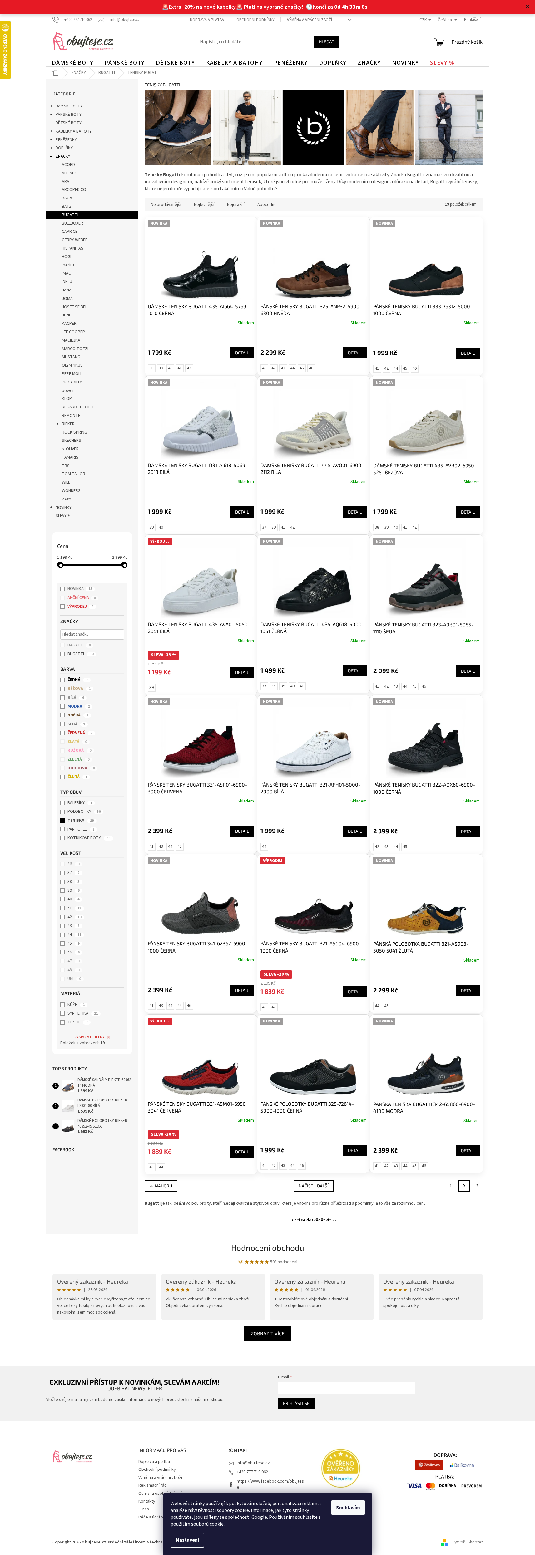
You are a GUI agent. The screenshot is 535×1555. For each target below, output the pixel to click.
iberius (68, 265)
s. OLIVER (70, 449)
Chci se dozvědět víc (311, 1220)
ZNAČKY (63, 156)
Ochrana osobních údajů (160, 1493)
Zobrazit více (268, 1333)
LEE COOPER (73, 332)
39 (73, 890)
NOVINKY (64, 508)
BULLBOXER (72, 223)
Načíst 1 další (314, 1185)
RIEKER (68, 424)
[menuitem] (72, 62)
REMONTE (71, 415)
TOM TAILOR (73, 474)
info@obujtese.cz (253, 1463)
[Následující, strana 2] (464, 1186)
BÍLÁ (75, 698)
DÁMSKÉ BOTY (69, 106)
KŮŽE (76, 1005)
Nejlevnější (204, 205)
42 (74, 917)
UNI (74, 979)
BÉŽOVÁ (79, 688)
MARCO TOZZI (75, 349)
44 (74, 935)
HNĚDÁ (77, 715)
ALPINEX (69, 173)
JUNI (66, 315)
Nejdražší (236, 205)
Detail (242, 352)
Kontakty (146, 1501)
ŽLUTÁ (77, 777)
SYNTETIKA (82, 1013)
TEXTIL (77, 1022)
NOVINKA (79, 589)
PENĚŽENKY (66, 140)
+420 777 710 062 (252, 1472)
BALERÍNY (79, 803)
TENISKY (80, 820)
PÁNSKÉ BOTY (69, 114)
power (68, 391)
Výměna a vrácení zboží (309, 20)
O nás (143, 1509)
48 (73, 970)
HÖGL (67, 257)
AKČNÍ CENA (81, 598)
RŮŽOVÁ (79, 750)
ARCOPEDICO (74, 190)
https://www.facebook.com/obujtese (270, 1484)
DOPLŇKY (64, 148)
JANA (67, 290)
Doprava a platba (207, 20)
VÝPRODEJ (80, 606)
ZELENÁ (78, 759)
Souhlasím (348, 1507)
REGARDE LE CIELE (78, 407)
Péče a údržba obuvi (157, 1517)
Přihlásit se (296, 1403)
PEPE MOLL (72, 374)
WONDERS (71, 491)
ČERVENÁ (79, 733)
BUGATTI (70, 215)
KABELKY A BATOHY (74, 131)
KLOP (67, 399)
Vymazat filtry (89, 1037)
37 (73, 873)
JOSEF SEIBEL (74, 307)
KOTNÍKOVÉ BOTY (88, 838)
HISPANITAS (72, 248)
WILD (66, 482)
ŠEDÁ (76, 724)
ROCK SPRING (74, 432)
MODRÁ (78, 706)
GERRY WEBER (75, 240)
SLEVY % (64, 516)
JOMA (67, 298)
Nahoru (163, 1185)
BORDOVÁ (81, 768)
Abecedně (267, 205)
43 (73, 926)
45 (73, 943)
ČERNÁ (77, 680)
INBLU (67, 282)
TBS (66, 466)
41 (74, 908)
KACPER (69, 323)
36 (73, 864)
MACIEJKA (71, 340)
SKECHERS (71, 440)
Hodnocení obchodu (267, 1247)
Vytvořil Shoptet (468, 1542)
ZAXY (66, 499)
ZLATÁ (77, 742)
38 (73, 882)
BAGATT (69, 198)
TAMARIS (70, 457)
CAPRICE (69, 231)
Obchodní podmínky (255, 20)
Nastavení (187, 1540)
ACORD (68, 165)
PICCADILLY (72, 382)
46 (73, 952)
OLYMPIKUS (72, 365)
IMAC (66, 273)
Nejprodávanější (166, 205)
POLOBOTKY (84, 811)
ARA (65, 181)
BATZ (67, 206)
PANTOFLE (80, 829)
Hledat (326, 41)
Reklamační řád (152, 1485)
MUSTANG (71, 357)
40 (73, 899)
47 (73, 961)
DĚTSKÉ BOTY (69, 123)
